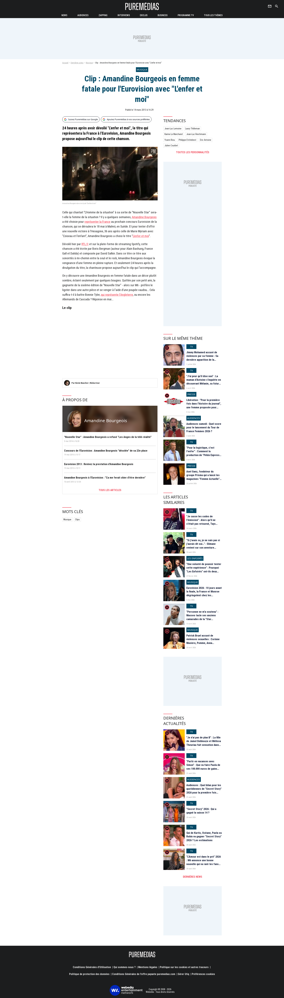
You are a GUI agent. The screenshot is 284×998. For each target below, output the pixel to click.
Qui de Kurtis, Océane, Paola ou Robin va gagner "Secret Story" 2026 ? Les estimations (204, 836)
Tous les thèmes (213, 15)
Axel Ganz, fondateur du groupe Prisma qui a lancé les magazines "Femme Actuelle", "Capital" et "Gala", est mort (203, 477)
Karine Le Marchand (174, 134)
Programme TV (186, 15)
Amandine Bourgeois (144, 217)
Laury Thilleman (192, 128)
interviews (124, 15)
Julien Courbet (171, 145)
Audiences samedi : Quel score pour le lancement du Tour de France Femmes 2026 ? (203, 427)
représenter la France (97, 221)
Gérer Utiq (183, 974)
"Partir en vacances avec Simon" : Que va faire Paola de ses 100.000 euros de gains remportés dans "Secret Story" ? (203, 769)
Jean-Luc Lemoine (173, 128)
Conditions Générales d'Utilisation (92, 967)
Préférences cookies (203, 974)
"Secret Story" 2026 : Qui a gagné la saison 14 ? (201, 810)
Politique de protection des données (89, 974)
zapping (103, 15)
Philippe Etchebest (187, 140)
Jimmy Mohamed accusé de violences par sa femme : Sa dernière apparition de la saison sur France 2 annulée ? (203, 358)
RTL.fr (85, 244)
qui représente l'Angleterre (117, 294)
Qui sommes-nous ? (125, 967)
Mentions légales (147, 967)
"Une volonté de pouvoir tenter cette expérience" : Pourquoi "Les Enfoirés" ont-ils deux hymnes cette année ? (203, 570)
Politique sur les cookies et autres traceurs (184, 967)
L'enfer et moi (141, 236)
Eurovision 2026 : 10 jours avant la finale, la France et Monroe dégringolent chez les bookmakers (204, 593)
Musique (89, 63)
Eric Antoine (205, 140)
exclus (143, 15)
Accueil (65, 63)
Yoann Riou (170, 140)
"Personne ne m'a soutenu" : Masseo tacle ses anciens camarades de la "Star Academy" (202, 617)
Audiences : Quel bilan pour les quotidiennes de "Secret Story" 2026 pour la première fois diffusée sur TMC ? (204, 791)
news (64, 15)
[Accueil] (142, 6)
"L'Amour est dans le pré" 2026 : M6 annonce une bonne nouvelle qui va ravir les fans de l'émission (203, 862)
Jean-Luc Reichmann (196, 134)
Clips (77, 519)
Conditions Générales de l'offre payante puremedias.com (143, 974)
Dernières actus (77, 63)
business (162, 15)
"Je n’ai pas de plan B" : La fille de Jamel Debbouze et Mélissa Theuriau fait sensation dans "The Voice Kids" (203, 743)
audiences (82, 15)
